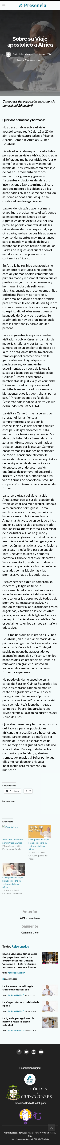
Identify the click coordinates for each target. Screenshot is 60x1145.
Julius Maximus (26, 54)
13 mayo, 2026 (30, 1030)
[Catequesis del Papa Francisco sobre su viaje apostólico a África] (39, 831)
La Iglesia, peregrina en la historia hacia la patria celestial (18, 1021)
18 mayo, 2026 (30, 1011)
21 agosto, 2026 (10, 979)
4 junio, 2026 (30, 995)
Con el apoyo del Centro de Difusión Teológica (30, 1139)
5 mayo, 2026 (45, 54)
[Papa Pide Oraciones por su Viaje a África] (13, 831)
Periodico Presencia (16, 973)
